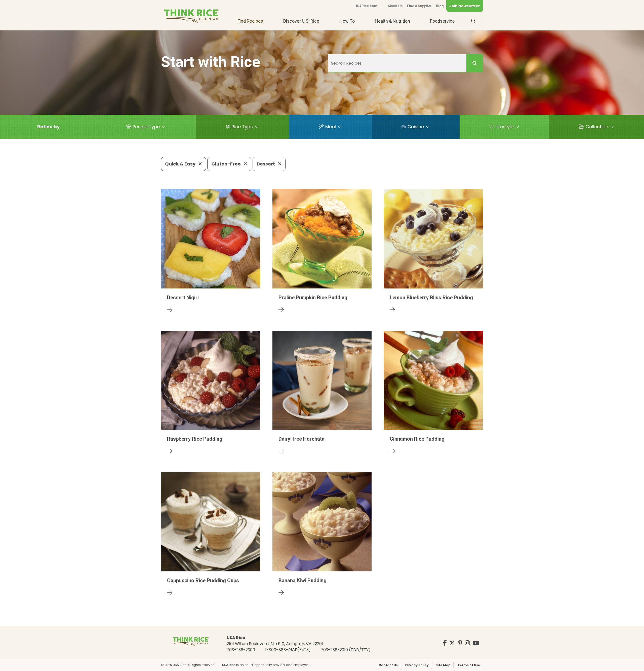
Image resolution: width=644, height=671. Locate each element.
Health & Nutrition (392, 21)
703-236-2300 (241, 650)
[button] (48, 127)
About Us (395, 6)
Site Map (443, 665)
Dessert (266, 164)
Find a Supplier (419, 6)
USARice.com (365, 6)
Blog (440, 6)
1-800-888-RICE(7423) (288, 650)
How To (347, 21)
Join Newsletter (464, 6)
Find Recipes (250, 21)
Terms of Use (469, 665)
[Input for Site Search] (473, 21)
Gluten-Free (226, 164)
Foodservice (442, 21)
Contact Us (388, 665)
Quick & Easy (180, 164)
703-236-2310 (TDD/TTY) (346, 650)
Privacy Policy (417, 665)
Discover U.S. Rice (301, 21)
